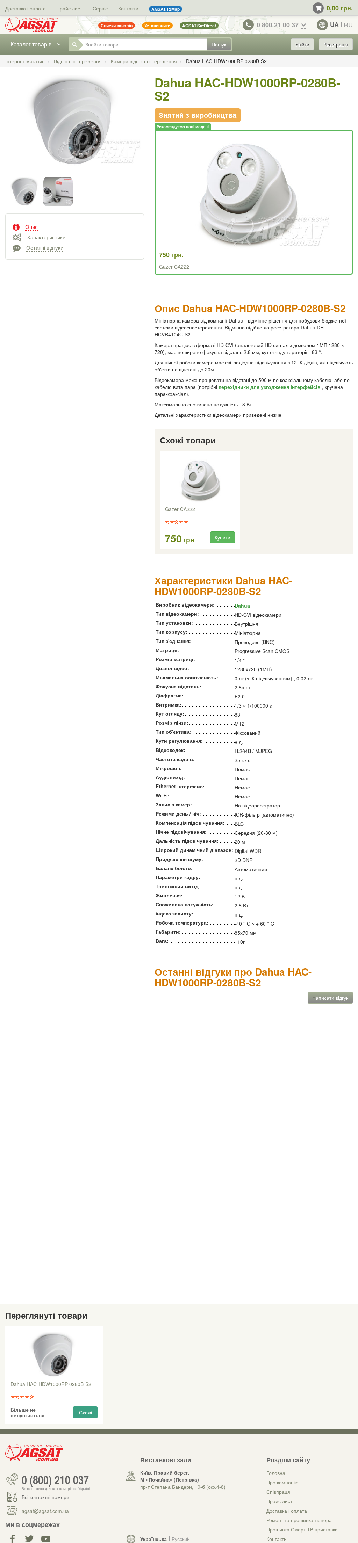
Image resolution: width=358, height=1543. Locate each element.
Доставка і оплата (25, 8)
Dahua (242, 605)
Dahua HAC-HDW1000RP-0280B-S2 (50, 1384)
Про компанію (282, 1482)
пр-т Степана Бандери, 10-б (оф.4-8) (182, 1486)
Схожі (85, 1412)
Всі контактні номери (45, 1496)
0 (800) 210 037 (55, 1479)
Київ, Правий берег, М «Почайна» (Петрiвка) (169, 1476)
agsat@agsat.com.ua (45, 1510)
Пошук (219, 44)
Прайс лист (69, 8)
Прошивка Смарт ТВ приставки (302, 1529)
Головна (275, 1472)
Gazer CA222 (174, 266)
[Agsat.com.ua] (31, 24)
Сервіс (100, 8)
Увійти (302, 44)
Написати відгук (330, 997)
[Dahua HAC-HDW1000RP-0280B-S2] (74, 128)
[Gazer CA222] (199, 480)
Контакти (128, 8)
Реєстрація (335, 44)
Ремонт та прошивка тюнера (299, 1519)
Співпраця (278, 1491)
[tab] (75, 226)
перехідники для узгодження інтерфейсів (270, 386)
